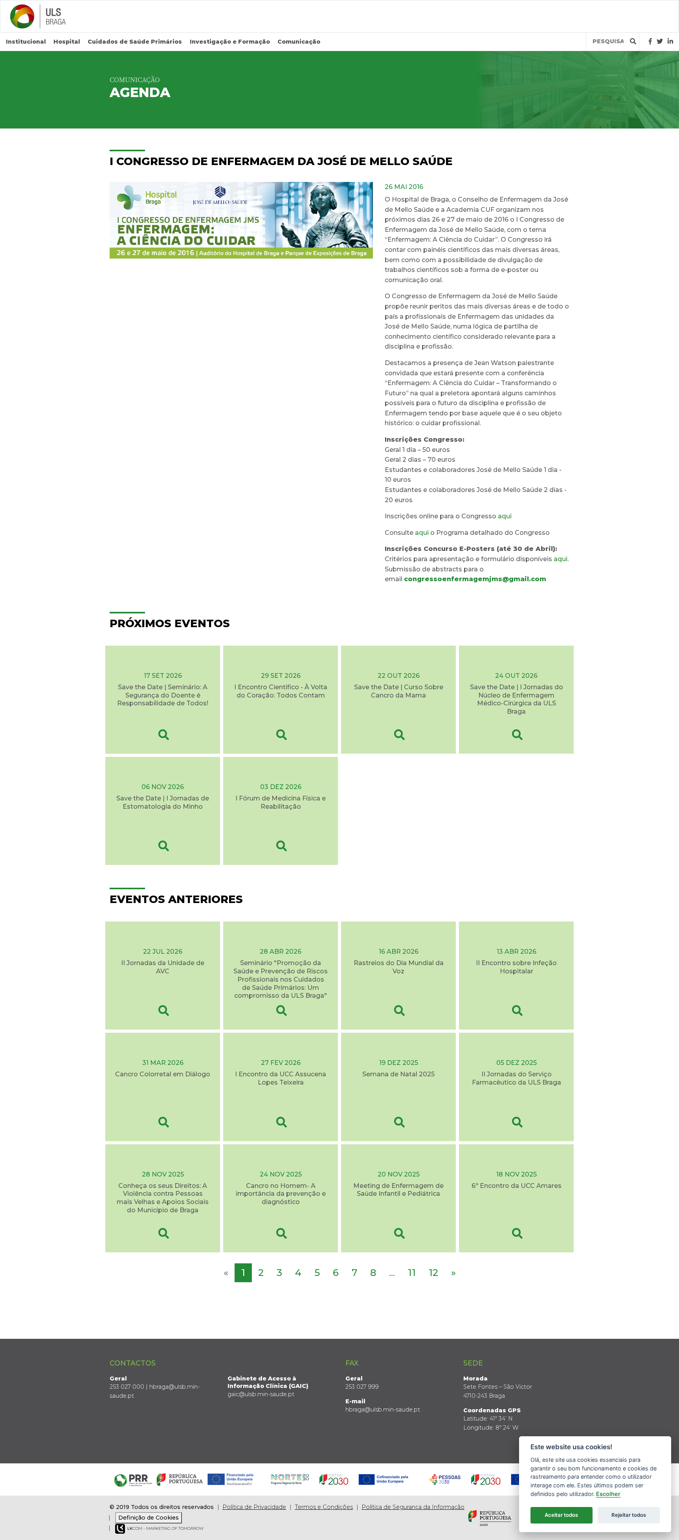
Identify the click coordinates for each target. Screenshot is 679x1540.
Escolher (608, 1493)
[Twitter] (660, 41)
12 (433, 1272)
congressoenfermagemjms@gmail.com (475, 579)
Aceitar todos (561, 1515)
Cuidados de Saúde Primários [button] (135, 41)
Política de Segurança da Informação (413, 1507)
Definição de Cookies (148, 1517)
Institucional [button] (26, 41)
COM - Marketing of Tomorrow (165, 1528)
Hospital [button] (66, 41)
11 (412, 1272)
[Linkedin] (670, 41)
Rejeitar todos (628, 1515)
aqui (505, 516)
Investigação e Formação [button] (230, 41)
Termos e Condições (324, 1507)
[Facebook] (650, 41)
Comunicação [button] (298, 41)
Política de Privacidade (254, 1507)
